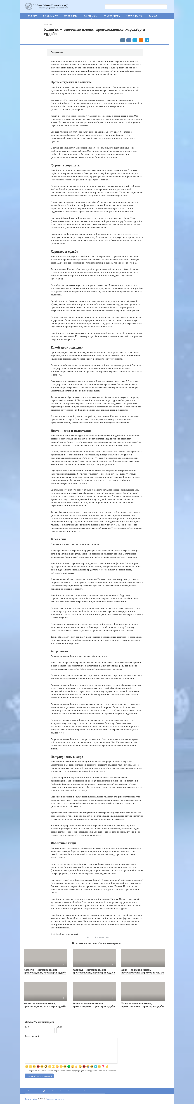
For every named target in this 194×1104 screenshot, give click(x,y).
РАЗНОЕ (153, 16)
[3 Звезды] (55, 934)
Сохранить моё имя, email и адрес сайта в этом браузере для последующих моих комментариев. (72, 1070)
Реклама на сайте (55, 1099)
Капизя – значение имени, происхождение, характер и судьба (45, 1005)
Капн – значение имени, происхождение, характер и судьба (142, 971)
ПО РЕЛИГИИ (70, 16)
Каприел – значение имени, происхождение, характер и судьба (94, 971)
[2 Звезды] (53, 934)
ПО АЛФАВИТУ (50, 16)
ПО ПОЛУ (32, 16)
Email (59, 1026)
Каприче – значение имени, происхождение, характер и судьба (45, 971)
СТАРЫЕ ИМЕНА (112, 16)
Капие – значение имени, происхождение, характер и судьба (94, 1005)
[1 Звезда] (51, 934)
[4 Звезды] (56, 934)
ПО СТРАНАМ (90, 16)
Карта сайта (31, 1099)
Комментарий (32, 1036)
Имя (27, 1026)
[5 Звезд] (58, 934)
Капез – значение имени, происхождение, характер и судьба (142, 1005)
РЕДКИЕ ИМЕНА (134, 16)
